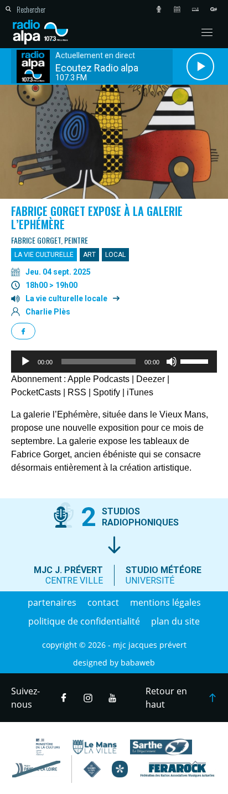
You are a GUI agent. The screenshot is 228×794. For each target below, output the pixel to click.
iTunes (140, 392)
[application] (114, 361)
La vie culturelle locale (66, 298)
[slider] (195, 360)
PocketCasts (36, 392)
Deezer (150, 379)
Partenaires (52, 602)
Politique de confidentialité (84, 621)
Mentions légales (165, 602)
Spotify (106, 392)
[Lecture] (25, 361)
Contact (103, 602)
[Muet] (171, 361)
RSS (77, 392)
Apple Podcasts (98, 379)
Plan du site (175, 621)
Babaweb (138, 662)
